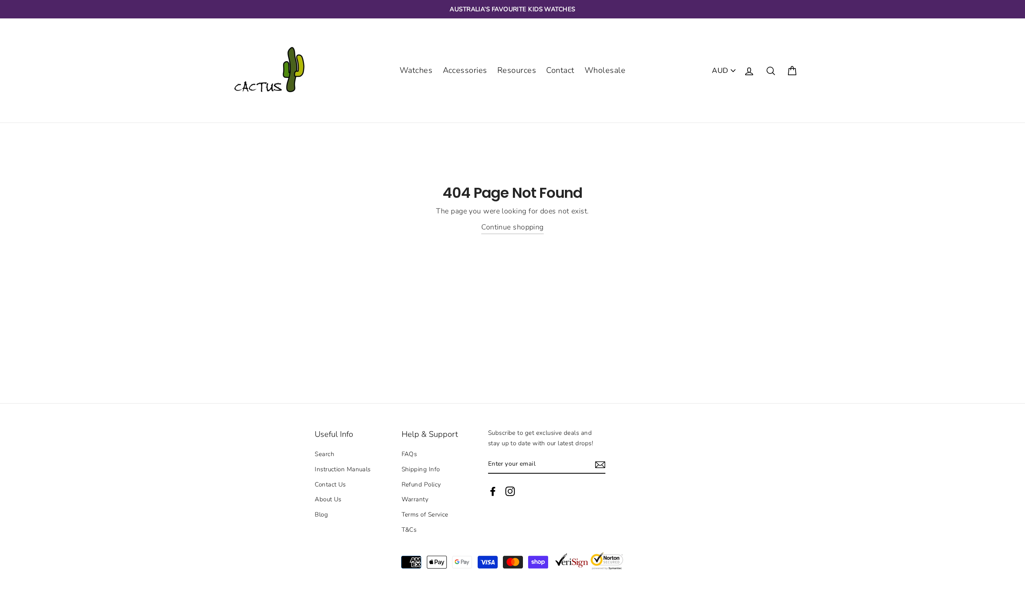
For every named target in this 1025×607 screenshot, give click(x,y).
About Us (328, 499)
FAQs (409, 454)
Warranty (415, 499)
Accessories (465, 70)
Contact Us (330, 484)
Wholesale (605, 70)
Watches (416, 70)
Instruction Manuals (343, 469)
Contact (560, 70)
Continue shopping (512, 227)
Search (324, 454)
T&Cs (409, 530)
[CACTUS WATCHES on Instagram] (510, 491)
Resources (516, 70)
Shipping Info (421, 469)
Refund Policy (421, 484)
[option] (512, 9)
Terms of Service (425, 515)
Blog (321, 515)
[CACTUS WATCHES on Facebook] (493, 491)
